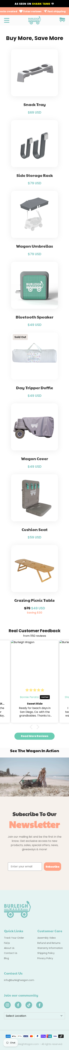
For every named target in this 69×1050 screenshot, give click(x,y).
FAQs (7, 943)
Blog (6, 958)
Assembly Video (46, 937)
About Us (9, 948)
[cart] (62, 20)
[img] (35, 690)
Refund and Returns (48, 943)
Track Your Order (14, 937)
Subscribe (52, 866)
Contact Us (10, 953)
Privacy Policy (45, 958)
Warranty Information (50, 948)
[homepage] (34, 20)
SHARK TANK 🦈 (43, 3)
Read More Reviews (34, 736)
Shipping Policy (46, 953)
